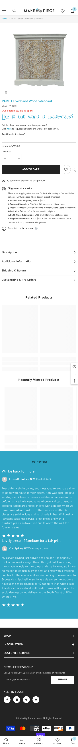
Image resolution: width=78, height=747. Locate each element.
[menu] (4, 10)
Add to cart (30, 169)
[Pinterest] (26, 699)
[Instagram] (16, 699)
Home (4, 18)
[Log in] (62, 10)
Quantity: (6, 151)
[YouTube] (35, 699)
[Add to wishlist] (66, 169)
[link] (20, 363)
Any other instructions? (13, 134)
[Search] (14, 10)
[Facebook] (7, 699)
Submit (62, 680)
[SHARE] (73, 169)
